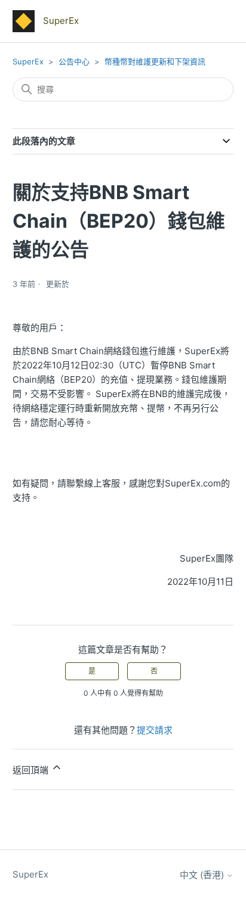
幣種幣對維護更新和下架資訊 (154, 61)
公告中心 (74, 61)
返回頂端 (32, 770)
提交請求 (155, 730)
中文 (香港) (203, 875)
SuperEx (28, 61)
